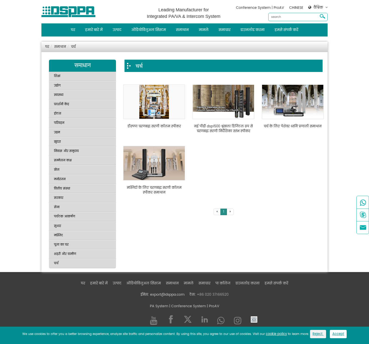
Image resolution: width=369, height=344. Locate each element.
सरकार (58, 198)
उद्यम (57, 132)
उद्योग (57, 85)
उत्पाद (117, 30)
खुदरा (57, 141)
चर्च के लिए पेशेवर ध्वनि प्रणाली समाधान (293, 126)
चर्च (73, 47)
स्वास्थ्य (59, 95)
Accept (338, 334)
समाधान (182, 30)
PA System (159, 306)
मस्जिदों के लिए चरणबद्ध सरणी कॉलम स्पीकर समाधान (154, 190)
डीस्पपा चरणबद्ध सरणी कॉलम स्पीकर (154, 126)
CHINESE (296, 8)
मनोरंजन (60, 179)
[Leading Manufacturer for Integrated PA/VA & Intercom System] (70, 10)
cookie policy (276, 334)
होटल (57, 113)
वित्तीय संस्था (62, 188)
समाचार (224, 30)
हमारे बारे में (94, 30)
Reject (318, 334)
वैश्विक (318, 7)
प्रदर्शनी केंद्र (61, 104)
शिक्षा (57, 76)
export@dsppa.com (167, 294)
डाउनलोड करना (252, 30)
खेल (56, 169)
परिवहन (59, 123)
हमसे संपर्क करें (286, 30)
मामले (204, 30)
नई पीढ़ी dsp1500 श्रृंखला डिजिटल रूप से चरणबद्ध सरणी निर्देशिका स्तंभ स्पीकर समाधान (223, 129)
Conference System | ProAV (260, 8)
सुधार (57, 226)
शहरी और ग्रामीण (65, 254)
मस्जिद (58, 235)
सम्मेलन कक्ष (63, 160)
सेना (56, 207)
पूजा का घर (61, 244)
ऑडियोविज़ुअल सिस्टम (148, 30)
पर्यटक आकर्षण (64, 216)
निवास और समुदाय (66, 151)
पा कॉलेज (222, 283)
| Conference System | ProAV (193, 306)
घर (73, 30)
